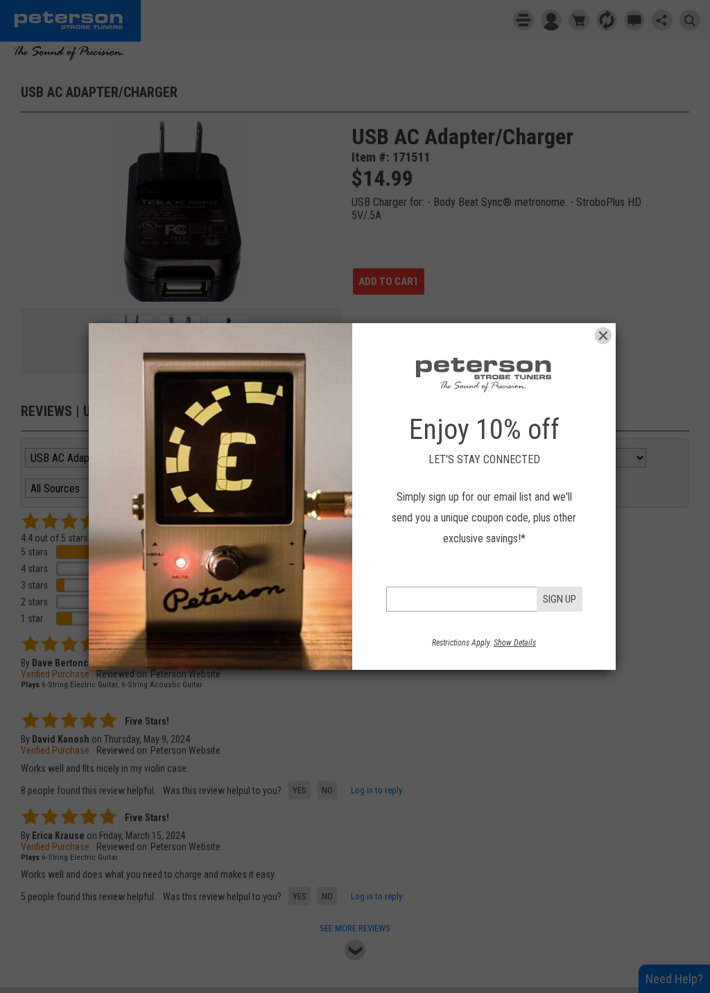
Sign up (559, 599)
